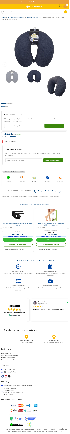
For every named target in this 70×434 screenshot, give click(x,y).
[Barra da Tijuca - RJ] (26, 337)
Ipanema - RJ (54, 340)
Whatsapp (33, 1)
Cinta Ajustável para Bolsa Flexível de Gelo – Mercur (17, 224)
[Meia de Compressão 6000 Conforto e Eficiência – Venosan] (51, 215)
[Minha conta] (60, 6)
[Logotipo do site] (34, 6)
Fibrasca (9, 104)
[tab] (24, 204)
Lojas (24, 1)
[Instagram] (9, 376)
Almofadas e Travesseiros (16, 17)
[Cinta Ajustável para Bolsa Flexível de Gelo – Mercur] (17, 215)
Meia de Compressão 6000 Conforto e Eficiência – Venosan (51, 224)
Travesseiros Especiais (34, 17)
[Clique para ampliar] (5, 64)
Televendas (45, 1)
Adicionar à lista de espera (54, 126)
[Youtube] (6, 376)
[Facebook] (2, 376)
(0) (11, 227)
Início (4, 17)
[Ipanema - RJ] (54, 337)
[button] (13, 172)
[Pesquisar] (65, 11)
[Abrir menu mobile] (2, 6)
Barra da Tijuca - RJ (26, 340)
